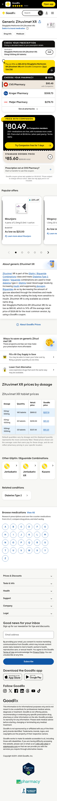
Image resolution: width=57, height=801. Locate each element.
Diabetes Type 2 (40, 276)
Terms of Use (8, 652)
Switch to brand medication (13, 28)
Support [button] (7, 598)
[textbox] (28, 634)
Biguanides (8, 289)
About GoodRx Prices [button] (30, 324)
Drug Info (8, 34)
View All (31, 512)
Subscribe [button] (39, 662)
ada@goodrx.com (10, 746)
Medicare (20, 34)
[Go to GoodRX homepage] (8, 13)
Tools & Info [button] (8, 583)
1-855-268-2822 (41, 744)
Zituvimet (7, 273)
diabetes (7, 283)
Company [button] (7, 605)
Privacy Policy (38, 652)
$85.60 (46, 421)
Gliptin (6, 279)
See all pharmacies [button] (27, 109)
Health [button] (6, 590)
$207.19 (46, 412)
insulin (16, 286)
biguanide (15, 279)
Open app (48, 4)
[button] (2, 4)
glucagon (40, 286)
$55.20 (46, 430)
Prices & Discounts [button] (12, 575)
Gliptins (22, 283)
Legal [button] (5, 613)
